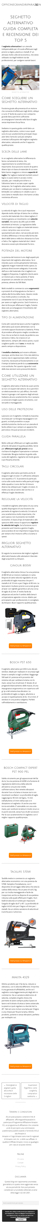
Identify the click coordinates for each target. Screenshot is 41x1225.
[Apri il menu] (36, 5)
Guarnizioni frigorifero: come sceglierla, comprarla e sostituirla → (30, 1090)
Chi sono (20, 1159)
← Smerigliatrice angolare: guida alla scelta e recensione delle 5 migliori (10, 1090)
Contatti (20, 1162)
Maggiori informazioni (23, 1217)
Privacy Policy (20, 1166)
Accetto (20, 1220)
